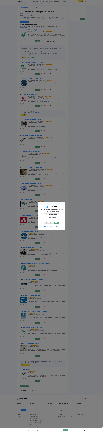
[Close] (63, 203)
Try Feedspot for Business (46, 226)
